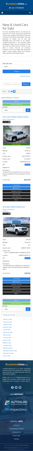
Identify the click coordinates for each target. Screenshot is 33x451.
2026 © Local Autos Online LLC (16, 449)
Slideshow (17, 188)
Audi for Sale (6, 340)
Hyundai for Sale (7, 348)
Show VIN (27, 164)
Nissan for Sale (7, 327)
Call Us (6, 211)
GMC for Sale (7, 335)
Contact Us (16, 425)
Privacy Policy (16, 435)
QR (16, 200)
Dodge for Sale (7, 324)
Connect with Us (16, 432)
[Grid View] (9, 91)
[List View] (14, 91)
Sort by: (5, 107)
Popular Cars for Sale (9, 315)
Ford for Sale (6, 330)
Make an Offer (16, 194)
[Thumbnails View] (11, 91)
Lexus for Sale (7, 337)
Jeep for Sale (6, 356)
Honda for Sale (7, 345)
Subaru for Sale (7, 319)
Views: (4, 91)
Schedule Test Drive (16, 191)
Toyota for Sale (7, 322)
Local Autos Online (9, 445)
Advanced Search (25, 76)
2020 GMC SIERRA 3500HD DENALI (16, 117)
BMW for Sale (7, 343)
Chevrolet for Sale (8, 353)
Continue (16, 71)
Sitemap (16, 439)
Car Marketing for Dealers (16, 428)
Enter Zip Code (7, 63)
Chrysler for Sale (7, 332)
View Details (16, 185)
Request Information (8, 119)
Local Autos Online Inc (23, 447)
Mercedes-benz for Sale (10, 350)
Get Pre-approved (16, 197)
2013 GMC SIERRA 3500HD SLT (14, 207)
